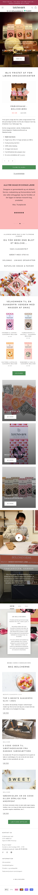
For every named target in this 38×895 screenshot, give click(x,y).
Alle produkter (6, 862)
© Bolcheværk (19, 879)
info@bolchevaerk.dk (8, 849)
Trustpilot (22, 155)
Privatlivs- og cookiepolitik (9, 868)
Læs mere (6, 713)
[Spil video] (19, 537)
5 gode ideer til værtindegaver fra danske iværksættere (17, 748)
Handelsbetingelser (7, 865)
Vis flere (19, 373)
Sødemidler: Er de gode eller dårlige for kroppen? (18, 798)
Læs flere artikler (19, 822)
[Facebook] (3, 852)
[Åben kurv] (35, 7)
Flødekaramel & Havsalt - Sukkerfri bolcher (28, 334)
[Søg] (32, 7)
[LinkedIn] (11, 852)
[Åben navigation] (3, 7)
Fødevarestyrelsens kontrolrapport (12, 871)
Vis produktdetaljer (19, 173)
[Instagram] (7, 852)
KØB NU (19, 59)
